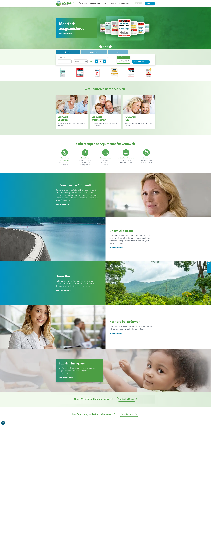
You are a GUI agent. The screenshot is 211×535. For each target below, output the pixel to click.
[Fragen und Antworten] (209, 271)
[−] (96, 61)
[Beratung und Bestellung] (209, 264)
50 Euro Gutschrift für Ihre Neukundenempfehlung (76, 34)
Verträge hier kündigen (126, 399)
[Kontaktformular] (209, 267)
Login (150, 3)
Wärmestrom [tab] (94, 52)
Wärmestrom (95, 3)
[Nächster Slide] (110, 46)
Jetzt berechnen (139, 61)
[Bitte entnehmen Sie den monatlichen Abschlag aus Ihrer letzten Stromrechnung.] (124, 57)
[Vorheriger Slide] (100, 46)
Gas (105, 3)
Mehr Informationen (62, 205)
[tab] (103, 46)
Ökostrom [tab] (68, 52)
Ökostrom (83, 3)
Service (113, 3)
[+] (104, 61)
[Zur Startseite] (65, 3)
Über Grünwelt (124, 3)
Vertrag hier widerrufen (129, 414)
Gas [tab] (118, 52)
